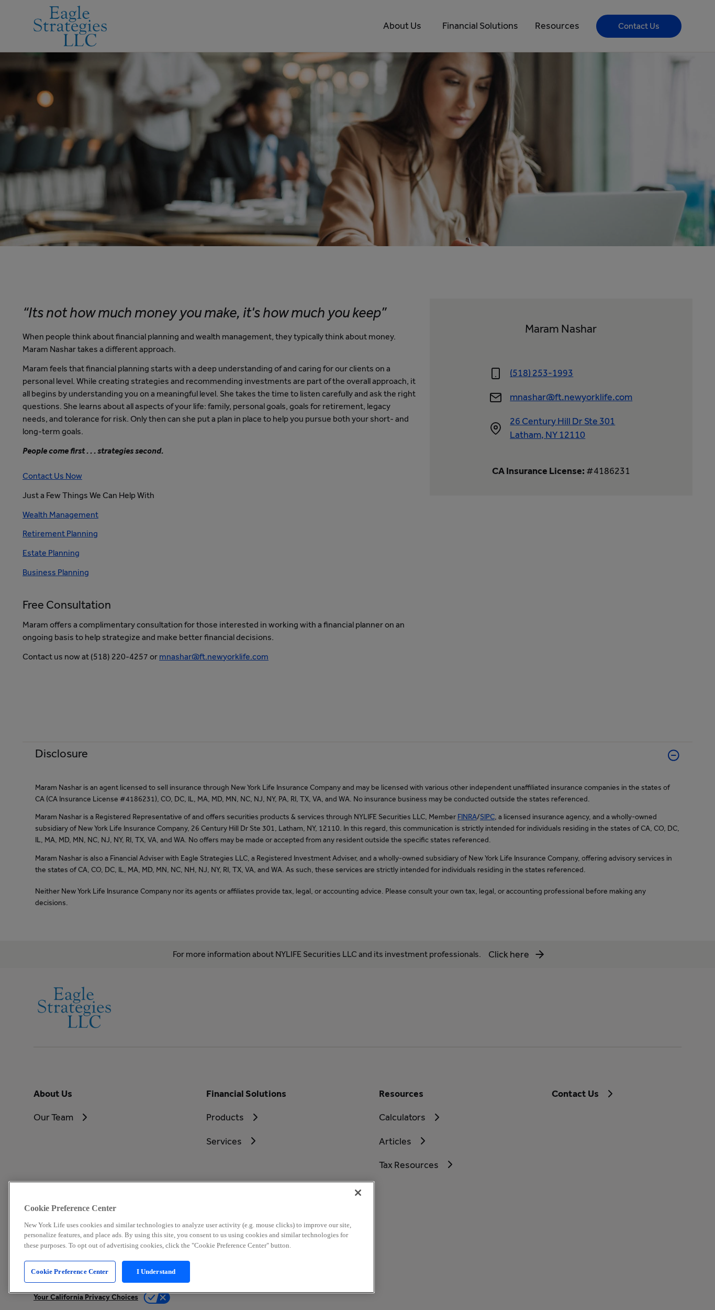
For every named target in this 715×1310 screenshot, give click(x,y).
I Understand (156, 1271)
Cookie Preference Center (69, 1271)
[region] (191, 1237)
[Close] (358, 1192)
